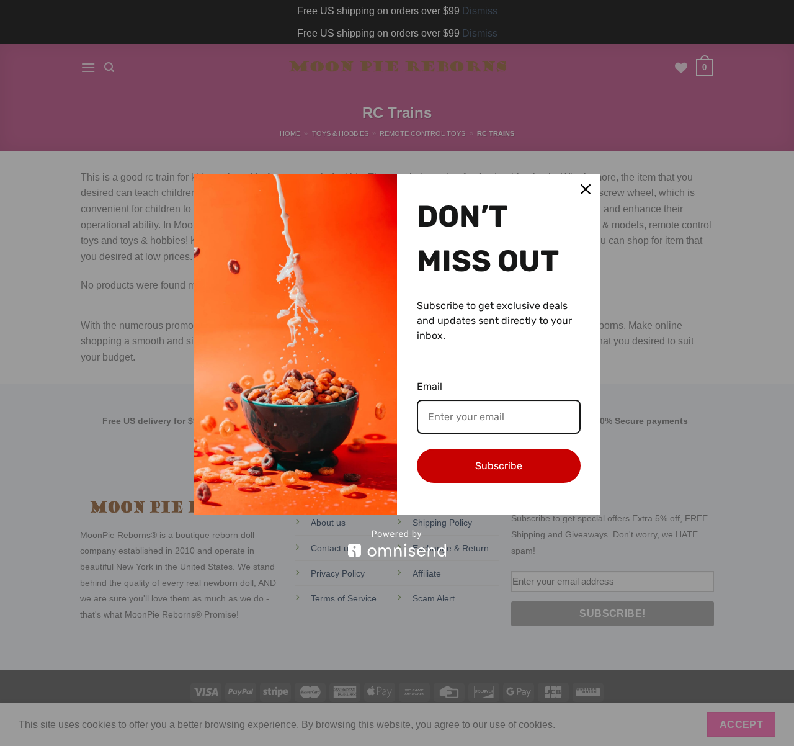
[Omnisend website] (397, 543)
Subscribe (498, 466)
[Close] (585, 189)
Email (429, 386)
